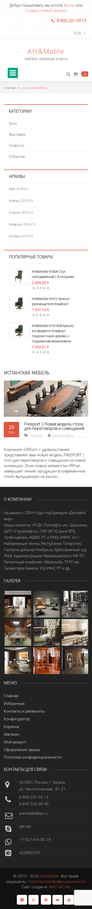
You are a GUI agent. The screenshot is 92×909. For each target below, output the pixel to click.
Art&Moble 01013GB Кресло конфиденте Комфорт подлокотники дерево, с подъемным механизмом (53, 333)
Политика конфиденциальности (32, 757)
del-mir (25, 826)
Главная (9, 88)
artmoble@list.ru (33, 813)
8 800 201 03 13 (34, 797)
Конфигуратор (17, 718)
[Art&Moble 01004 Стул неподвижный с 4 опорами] (19, 276)
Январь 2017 (18, 200)
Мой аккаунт (15, 741)
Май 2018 (16, 188)
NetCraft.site (59, 886)
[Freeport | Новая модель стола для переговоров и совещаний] (46, 398)
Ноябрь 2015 (19, 236)
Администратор (63, 435)
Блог (13, 123)
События (17, 156)
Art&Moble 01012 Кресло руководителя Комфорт (51, 301)
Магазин (11, 734)
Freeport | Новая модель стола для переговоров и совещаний (54, 426)
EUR (77, 33)
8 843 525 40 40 (34, 803)
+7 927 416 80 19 (35, 839)
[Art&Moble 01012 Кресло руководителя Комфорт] (19, 303)
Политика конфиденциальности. (57, 881)
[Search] (68, 74)
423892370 (29, 852)
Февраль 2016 (19, 224)
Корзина (11, 726)
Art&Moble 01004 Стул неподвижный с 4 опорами (53, 274)
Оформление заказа (22, 749)
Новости (16, 145)
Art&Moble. (50, 875)
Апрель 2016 (18, 212)
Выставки (17, 134)
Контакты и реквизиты (24, 711)
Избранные (14, 703)
